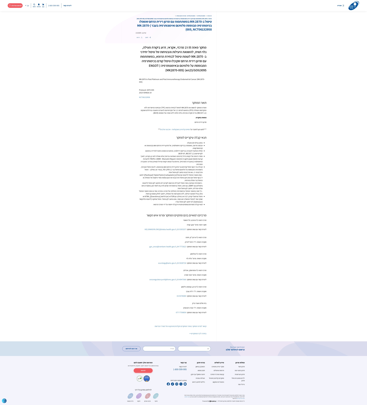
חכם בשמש (201, 370)
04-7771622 (181, 246)
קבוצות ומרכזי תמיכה (217, 374)
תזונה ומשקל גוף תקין (198, 374)
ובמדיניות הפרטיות (241, 398)
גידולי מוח (241, 384)
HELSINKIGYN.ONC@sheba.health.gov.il (160, 229)
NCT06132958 (144, 97)
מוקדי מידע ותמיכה (218, 366)
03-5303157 (181, 229)
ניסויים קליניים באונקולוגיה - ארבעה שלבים (175, 129)
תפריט (339, 5)
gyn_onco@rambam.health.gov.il (162, 246)
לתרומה (143, 370)
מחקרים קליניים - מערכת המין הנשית (185, 16)
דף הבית (209, 16)
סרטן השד (241, 366)
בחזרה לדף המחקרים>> (197, 333)
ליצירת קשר (67, 5)
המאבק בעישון (200, 366)
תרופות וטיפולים (219, 370)
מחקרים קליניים (201, 16)
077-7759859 (181, 312)
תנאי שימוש (187, 397)
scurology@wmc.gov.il (167, 263)
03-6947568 (181, 279)
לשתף (147, 37)
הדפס (138, 37)
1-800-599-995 (53, 5)
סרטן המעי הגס (240, 370)
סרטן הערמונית (240, 374)
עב (28, 5)
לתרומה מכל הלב (16, 6)
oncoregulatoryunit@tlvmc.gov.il (162, 279)
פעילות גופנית (200, 378)
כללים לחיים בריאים (198, 382)
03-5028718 (181, 263)
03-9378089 (181, 296)
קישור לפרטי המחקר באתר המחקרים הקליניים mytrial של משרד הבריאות (180, 326)
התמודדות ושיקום (218, 382)
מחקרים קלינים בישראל (216, 378)
